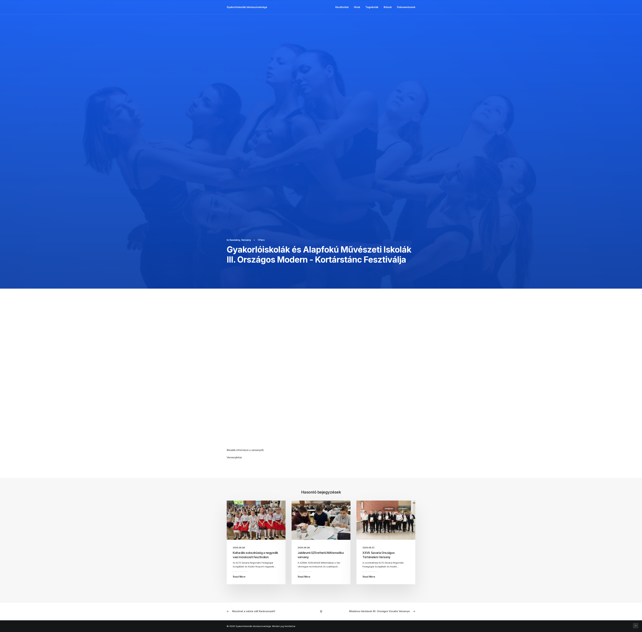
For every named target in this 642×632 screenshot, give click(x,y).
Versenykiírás (234, 457)
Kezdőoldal (342, 7)
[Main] (321, 611)
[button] (256, 520)
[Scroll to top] (635, 625)
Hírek (357, 7)
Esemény (235, 240)
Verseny (246, 240)
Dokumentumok (406, 7)
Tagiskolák (371, 7)
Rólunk (388, 7)
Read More (239, 576)
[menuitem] (343, 7)
